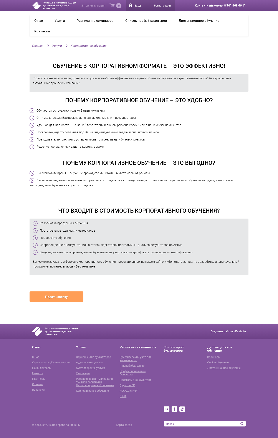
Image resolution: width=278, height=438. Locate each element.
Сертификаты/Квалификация (51, 362)
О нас (38, 20)
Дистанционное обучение (199, 20)
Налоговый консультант (135, 379)
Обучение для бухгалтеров (93, 357)
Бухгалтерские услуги (90, 367)
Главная (37, 45)
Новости (37, 373)
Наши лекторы (41, 367)
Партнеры (38, 378)
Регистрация (162, 5)
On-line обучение (218, 362)
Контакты (42, 31)
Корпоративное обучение (88, 45)
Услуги (60, 20)
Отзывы (37, 384)
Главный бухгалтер (132, 365)
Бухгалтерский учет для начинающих (135, 358)
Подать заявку (56, 296)
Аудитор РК (127, 385)
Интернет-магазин (93, 5)
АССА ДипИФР (129, 390)
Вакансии (38, 389)
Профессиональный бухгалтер (133, 372)
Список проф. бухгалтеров (146, 20)
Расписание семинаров (95, 20)
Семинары (83, 373)
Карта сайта (124, 425)
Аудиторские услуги (89, 362)
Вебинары (213, 357)
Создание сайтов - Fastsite (228, 331)
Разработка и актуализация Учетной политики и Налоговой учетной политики (95, 382)
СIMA (123, 396)
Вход (137, 5)
